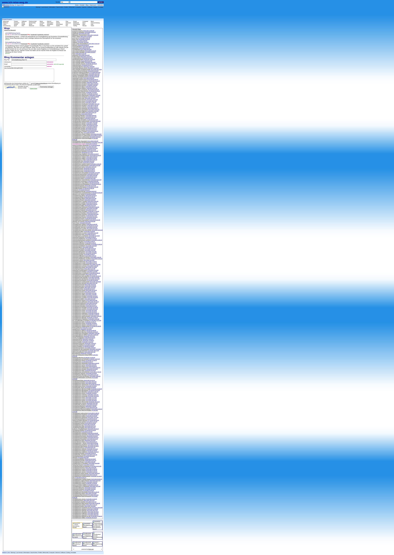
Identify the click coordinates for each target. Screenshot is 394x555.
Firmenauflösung (82, 327)
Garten (58, 25)
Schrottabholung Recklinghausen (87, 142)
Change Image (33, 88)
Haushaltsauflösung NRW (85, 335)
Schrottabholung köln (84, 234)
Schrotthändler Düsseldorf (85, 141)
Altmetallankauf (82, 431)
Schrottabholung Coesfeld (85, 201)
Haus (57, 21)
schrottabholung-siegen (84, 499)
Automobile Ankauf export (85, 79)
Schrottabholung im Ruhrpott (86, 359)
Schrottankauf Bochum (84, 406)
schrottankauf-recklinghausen (86, 165)
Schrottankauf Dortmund (84, 175)
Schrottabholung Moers (84, 366)
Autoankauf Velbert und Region (86, 257)
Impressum (93, 5)
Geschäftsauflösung (83, 336)
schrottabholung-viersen (84, 472)
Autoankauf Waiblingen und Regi (87, 258)
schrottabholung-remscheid (85, 314)
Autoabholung (82, 329)
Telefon (16, 24)
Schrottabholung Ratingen (85, 111)
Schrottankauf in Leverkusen (86, 235)
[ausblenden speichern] (43, 34)
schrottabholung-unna (84, 102)
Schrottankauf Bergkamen (85, 187)
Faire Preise (81, 223)
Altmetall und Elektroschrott (85, 76)
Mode (41, 21)
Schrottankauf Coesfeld (84, 202)
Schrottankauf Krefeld (84, 453)
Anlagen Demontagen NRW (85, 75)
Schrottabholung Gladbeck (85, 154)
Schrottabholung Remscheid (86, 402)
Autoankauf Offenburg (84, 243)
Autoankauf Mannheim (84, 251)
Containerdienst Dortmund (85, 71)
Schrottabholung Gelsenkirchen (86, 180)
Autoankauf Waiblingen (84, 238)
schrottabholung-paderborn (85, 313)
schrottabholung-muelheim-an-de (87, 507)
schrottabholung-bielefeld (85, 151)
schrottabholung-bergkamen (86, 279)
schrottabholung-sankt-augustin (86, 316)
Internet (84, 7)
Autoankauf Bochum (83, 357)
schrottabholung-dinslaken (85, 512)
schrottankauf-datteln (84, 299)
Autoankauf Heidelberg (84, 246)
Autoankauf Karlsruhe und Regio (87, 244)
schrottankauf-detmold (84, 304)
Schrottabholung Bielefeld (85, 392)
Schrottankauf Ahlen (83, 380)
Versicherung (6, 25)
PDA (23, 25)
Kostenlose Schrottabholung (86, 74)
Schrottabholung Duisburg (85, 444)
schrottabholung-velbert (84, 470)
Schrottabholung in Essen (85, 266)
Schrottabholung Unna (84, 364)
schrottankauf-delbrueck (84, 303)
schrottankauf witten (83, 231)
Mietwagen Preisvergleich (85, 35)
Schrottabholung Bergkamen (86, 390)
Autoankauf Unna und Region (86, 376)
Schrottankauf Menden (84, 115)
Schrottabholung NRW (84, 112)
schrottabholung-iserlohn (85, 309)
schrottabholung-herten (84, 310)
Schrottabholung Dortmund (85, 96)
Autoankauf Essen (83, 340)
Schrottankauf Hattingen (84, 407)
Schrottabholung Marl (84, 370)
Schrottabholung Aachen (84, 85)
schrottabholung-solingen (85, 107)
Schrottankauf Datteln (84, 205)
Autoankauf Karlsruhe (84, 237)
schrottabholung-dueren (84, 300)
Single (79, 41)
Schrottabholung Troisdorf (85, 131)
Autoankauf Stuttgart (83, 345)
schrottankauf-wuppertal (84, 475)
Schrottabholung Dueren (85, 217)
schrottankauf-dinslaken (84, 306)
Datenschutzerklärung (41, 83)
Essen (75, 21)
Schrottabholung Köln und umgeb (87, 230)
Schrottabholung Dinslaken (85, 211)
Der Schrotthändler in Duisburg (86, 320)
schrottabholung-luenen (84, 469)
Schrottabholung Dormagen (85, 434)
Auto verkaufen (82, 61)
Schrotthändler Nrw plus (84, 227)
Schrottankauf (82, 49)
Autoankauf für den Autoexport (86, 349)
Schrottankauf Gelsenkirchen (86, 91)
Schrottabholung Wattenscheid (86, 326)
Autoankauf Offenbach (84, 256)
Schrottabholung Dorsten (85, 369)
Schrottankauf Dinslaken (84, 213)
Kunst (41, 24)
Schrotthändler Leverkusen (85, 89)
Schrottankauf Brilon (83, 197)
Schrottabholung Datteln (84, 204)
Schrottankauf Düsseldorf (85, 439)
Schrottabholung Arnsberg (85, 84)
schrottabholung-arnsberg (85, 105)
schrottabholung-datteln (84, 158)
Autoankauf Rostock (83, 241)
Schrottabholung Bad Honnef (86, 503)
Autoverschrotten (82, 342)
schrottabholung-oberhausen (86, 384)
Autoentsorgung (82, 65)
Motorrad (31, 25)
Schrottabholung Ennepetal (85, 492)
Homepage (24, 34)
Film (67, 24)
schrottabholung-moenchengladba (85, 139)
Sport (15, 25)
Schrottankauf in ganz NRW (85, 182)
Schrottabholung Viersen (85, 403)
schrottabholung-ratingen (85, 449)
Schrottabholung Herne (84, 393)
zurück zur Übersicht (10, 30)
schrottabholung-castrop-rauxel (86, 164)
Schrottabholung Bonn (84, 86)
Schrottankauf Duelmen (84, 215)
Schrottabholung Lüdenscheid (86, 137)
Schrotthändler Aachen (84, 117)
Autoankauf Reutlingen (84, 253)
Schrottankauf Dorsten (84, 460)
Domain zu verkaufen (84, 32)
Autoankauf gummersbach (85, 270)
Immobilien (50, 24)
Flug (67, 21)
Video (4, 24)
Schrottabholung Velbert (84, 224)
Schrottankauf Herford (84, 423)
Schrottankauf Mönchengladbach (87, 409)
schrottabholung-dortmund (85, 417)
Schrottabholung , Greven (85, 443)
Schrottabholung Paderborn (85, 319)
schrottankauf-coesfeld (84, 502)
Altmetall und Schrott (83, 221)
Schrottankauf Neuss (83, 447)
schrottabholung (82, 152)
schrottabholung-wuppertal (85, 396)
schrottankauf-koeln (83, 168)
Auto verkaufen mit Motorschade (87, 69)
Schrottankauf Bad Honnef (85, 495)
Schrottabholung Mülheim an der (87, 516)
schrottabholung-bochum (85, 99)
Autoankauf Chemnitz (84, 248)
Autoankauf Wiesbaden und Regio (85, 378)
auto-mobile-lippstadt (84, 52)
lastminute (81, 33)
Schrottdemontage (83, 188)
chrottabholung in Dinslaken (86, 463)
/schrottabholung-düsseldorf (85, 109)
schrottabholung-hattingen (85, 513)
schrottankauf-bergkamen (85, 280)
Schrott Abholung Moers (84, 442)
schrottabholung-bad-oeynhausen (85, 497)
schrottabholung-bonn (84, 286)
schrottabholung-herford (84, 421)
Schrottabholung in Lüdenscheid (87, 135)
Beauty (84, 25)
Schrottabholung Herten (84, 124)
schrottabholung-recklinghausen (87, 476)
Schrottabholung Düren (84, 323)
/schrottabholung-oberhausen (86, 367)
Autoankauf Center (83, 78)
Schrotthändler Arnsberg (84, 404)
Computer (78, 7)
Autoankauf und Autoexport (85, 350)
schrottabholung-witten (84, 294)
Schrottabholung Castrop (85, 125)
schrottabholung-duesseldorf (86, 172)
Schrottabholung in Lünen (85, 233)
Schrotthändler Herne (84, 387)
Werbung (80, 45)
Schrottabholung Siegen (84, 324)
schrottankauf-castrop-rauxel (86, 473)
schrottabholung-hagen (84, 312)
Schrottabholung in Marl (84, 159)
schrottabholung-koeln (84, 167)
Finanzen (68, 23)
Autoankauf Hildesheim (84, 261)
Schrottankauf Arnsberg (84, 274)
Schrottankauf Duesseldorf (85, 437)
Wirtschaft (71, 7)
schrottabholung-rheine (84, 386)
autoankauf (81, 48)
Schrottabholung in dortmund (86, 273)
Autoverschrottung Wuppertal (86, 145)
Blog (87, 5)
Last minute (44, 7)
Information (52, 7)
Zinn (79, 477)
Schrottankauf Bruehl (84, 200)
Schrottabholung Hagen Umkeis (87, 134)
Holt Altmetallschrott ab (84, 191)
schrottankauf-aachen (84, 149)
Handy (58, 23)
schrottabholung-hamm (84, 400)
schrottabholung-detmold (85, 510)
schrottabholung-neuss (84, 101)
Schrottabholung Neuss (84, 360)
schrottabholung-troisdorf (85, 296)
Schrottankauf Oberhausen (85, 446)
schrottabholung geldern (84, 157)
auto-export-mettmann (84, 51)
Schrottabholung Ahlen (84, 493)
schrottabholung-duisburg (85, 509)
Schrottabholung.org (83, 424)
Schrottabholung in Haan (85, 228)
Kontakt (82, 5)
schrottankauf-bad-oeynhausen (86, 466)
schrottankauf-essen (83, 171)
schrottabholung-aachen (84, 122)
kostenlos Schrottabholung (85, 429)
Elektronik (76, 23)
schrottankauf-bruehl (83, 291)
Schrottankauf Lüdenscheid (85, 413)
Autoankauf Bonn (82, 247)
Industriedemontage (83, 59)
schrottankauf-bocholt (84, 284)
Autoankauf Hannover (84, 343)
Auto (92, 24)
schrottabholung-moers (84, 397)
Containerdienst (82, 58)
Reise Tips (81, 39)
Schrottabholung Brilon (84, 195)
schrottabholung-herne (84, 147)
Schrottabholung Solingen (85, 394)
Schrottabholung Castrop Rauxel (87, 479)
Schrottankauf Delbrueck (85, 208)
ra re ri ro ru (81, 38)
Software (89, 7)
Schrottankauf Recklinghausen (86, 155)
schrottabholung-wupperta (85, 108)
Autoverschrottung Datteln (85, 485)
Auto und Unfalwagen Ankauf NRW (85, 355)
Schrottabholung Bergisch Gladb (87, 389)
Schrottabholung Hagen (84, 127)
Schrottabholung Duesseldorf (86, 220)
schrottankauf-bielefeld (84, 381)
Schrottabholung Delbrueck (85, 207)
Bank (92, 21)
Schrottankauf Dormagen (85, 436)
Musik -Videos (82, 36)
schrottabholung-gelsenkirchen (86, 372)
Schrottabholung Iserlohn (85, 94)
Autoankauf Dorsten (83, 254)
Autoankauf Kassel (83, 465)
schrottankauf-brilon (83, 289)
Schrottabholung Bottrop (84, 88)
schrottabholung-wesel (84, 293)
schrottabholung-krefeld (84, 450)
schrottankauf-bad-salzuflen (85, 277)
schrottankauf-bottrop (84, 287)
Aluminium (81, 190)
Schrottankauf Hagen (84, 178)
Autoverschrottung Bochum (85, 420)
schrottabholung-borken (84, 504)
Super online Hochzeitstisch (85, 43)
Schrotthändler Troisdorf (84, 454)
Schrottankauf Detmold (84, 210)
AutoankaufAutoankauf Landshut (87, 240)
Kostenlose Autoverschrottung (86, 72)
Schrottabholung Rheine (84, 482)
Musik (30, 24)
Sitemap (38, 7)
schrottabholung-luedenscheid (86, 281)
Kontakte (100, 7)
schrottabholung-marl (84, 98)
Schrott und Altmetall (83, 337)
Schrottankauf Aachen (84, 185)
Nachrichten (59, 7)
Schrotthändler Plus (83, 132)
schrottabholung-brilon (84, 383)
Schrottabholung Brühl (84, 198)
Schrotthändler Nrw (83, 161)
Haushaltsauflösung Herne (85, 68)
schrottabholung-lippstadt (85, 307)
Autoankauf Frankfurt (83, 250)
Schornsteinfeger (82, 46)
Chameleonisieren (83, 30)
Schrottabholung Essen (84, 92)
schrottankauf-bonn (83, 500)
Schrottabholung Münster (85, 317)
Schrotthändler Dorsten (84, 128)
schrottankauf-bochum (84, 467)
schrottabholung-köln (84, 440)
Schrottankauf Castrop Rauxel (86, 480)
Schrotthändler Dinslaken (85, 119)
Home (76, 5)
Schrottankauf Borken (84, 430)
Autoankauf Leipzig (83, 260)
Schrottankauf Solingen (84, 373)
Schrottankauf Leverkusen (85, 181)
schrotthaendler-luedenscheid (86, 121)
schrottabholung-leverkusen (85, 104)
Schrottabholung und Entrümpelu (87, 192)
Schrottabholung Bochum (85, 225)
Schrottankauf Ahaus (83, 269)
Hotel (48, 25)
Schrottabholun (82, 114)
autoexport (81, 55)
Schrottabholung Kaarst (84, 483)
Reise (23, 23)
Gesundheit (59, 24)
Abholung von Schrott (84, 194)
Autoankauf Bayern (83, 66)
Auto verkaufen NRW (84, 62)
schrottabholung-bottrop (84, 416)
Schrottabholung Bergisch (85, 375)
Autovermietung (95, 23)
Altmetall (80, 457)
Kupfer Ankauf (82, 56)
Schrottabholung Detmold (85, 433)
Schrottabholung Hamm (84, 144)
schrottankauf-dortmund (84, 419)
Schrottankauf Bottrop (84, 459)
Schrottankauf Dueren (84, 218)
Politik (66, 7)
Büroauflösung (82, 353)
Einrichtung (76, 24)
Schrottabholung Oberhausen (86, 95)
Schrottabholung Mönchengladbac (85, 411)
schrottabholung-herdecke (85, 414)
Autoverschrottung (83, 346)
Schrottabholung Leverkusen (86, 81)
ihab (79, 53)
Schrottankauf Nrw (83, 162)
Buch (84, 23)
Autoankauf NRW (82, 339)
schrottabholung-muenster (85, 515)
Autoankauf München (84, 487)
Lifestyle (42, 23)
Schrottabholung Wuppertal (85, 363)
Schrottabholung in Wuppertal (86, 264)
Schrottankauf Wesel (83, 118)
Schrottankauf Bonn (83, 456)
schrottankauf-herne (83, 169)
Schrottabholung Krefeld (84, 82)
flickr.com (91, 549)
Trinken (16, 21)
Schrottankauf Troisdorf (84, 129)
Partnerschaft (32, 21)
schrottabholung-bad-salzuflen (86, 276)
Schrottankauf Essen (83, 462)
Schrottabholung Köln (84, 322)
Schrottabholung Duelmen (85, 214)
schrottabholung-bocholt (84, 283)
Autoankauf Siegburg (84, 489)
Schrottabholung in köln (84, 263)
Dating (95, 7)
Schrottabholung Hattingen (85, 452)
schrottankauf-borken (84, 506)
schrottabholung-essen (84, 399)
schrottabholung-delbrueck (85, 302)
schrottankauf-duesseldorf (85, 174)
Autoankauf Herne (83, 490)
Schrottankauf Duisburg (84, 177)
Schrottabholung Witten (84, 517)
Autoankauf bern (82, 362)
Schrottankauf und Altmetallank (86, 184)
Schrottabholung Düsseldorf (85, 333)
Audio (92, 25)
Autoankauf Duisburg (84, 347)
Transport (16, 23)
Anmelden (100, 5)
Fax (67, 25)
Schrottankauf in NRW (84, 330)
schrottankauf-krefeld (84, 427)
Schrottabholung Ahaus (84, 267)
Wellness (5, 23)
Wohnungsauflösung (83, 352)
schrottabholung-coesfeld (85, 297)
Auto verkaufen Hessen (84, 63)
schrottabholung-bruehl (84, 290)
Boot (84, 24)
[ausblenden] (34, 34)
